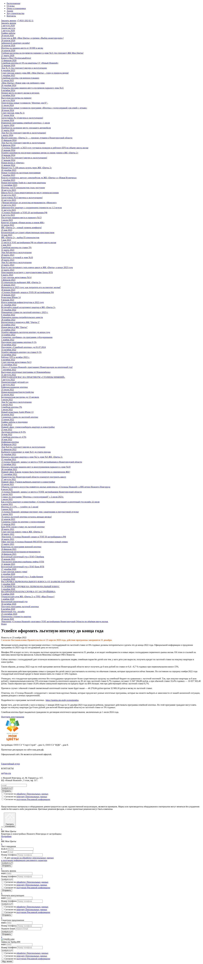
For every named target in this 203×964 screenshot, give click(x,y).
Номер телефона (9, 855)
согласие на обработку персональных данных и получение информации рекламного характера (27, 859)
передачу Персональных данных (31, 796)
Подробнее (6, 836)
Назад (4, 624)
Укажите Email (8, 928)
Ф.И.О (4, 849)
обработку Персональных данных (32, 794)
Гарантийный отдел (10, 764)
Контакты (11, 16)
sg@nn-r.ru (6, 773)
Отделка (11, 6)
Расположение (13, 3)
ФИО (3, 873)
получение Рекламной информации (33, 799)
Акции (10, 11)
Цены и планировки (16, 8)
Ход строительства (15, 13)
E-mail (4, 852)
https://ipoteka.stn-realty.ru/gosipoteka (62, 700)
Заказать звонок (8, 20)
